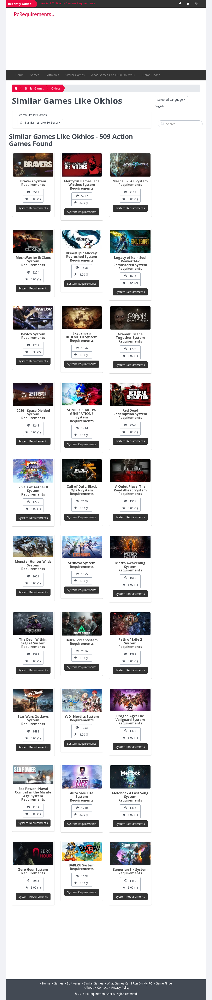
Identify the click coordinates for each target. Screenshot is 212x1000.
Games (34, 75)
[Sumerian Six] (130, 853)
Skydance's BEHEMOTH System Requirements (82, 337)
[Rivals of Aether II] (33, 470)
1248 (34, 425)
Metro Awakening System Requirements (130, 566)
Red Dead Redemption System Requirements (130, 414)
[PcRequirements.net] (34, 15)
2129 (131, 192)
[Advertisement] (130, 39)
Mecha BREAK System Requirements (130, 183)
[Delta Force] (82, 623)
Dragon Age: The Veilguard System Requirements (130, 719)
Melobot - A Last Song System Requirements (130, 797)
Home (19, 75)
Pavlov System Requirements (33, 336)
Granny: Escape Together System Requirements (130, 338)
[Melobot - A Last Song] (130, 776)
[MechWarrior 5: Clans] (33, 241)
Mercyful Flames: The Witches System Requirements (82, 185)
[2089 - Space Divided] (33, 394)
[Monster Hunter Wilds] (33, 546)
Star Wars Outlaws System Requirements (33, 720)
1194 (34, 807)
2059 (83, 501)
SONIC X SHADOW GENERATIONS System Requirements (81, 415)
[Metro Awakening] (130, 547)
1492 (34, 731)
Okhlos (56, 88)
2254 (34, 272)
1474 (83, 428)
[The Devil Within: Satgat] (33, 623)
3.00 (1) (34, 199)
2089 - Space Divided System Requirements (33, 414)
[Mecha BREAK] (130, 164)
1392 (34, 654)
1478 (131, 731)
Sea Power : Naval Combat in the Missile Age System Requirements (33, 794)
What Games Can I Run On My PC (113, 75)
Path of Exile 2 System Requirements (130, 643)
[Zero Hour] (33, 853)
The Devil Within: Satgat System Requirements (33, 643)
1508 (83, 268)
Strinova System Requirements (81, 565)
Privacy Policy (120, 987)
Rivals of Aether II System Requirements (33, 491)
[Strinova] (82, 547)
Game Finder (151, 75)
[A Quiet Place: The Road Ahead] (130, 470)
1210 (83, 808)
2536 (83, 651)
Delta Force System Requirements (82, 642)
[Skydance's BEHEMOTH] (82, 317)
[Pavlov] (33, 317)
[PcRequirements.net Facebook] (180, 3)
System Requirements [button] (33, 208)
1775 (131, 349)
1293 (83, 728)
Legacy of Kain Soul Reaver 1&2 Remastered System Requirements (130, 263)
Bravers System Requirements (61, 3)
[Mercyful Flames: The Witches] (82, 164)
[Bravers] (33, 164)
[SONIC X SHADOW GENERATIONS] (82, 394)
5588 (34, 192)
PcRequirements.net (98, 994)
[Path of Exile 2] (130, 623)
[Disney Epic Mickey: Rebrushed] (82, 239)
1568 (131, 578)
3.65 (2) (131, 283)
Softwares (52, 75)
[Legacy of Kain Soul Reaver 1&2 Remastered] (130, 241)
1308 (83, 876)
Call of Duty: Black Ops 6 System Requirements (82, 490)
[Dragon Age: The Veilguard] (130, 700)
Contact (102, 987)
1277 (34, 502)
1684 (131, 276)
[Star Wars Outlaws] (33, 700)
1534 (131, 501)
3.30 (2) (34, 352)
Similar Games (75, 75)
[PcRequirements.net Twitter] (188, 3)
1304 (131, 808)
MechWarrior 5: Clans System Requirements (33, 261)
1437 (131, 881)
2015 (34, 881)
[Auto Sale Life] (82, 776)
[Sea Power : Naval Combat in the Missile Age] (33, 774)
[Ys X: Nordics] (82, 700)
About (90, 987)
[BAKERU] (82, 851)
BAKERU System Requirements (82, 867)
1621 (34, 576)
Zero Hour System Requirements (33, 871)
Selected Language (170, 100)
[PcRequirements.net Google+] (196, 3)
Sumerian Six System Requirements (130, 871)
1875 (83, 574)
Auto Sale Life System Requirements (82, 797)
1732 (34, 345)
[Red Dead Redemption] (130, 394)
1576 (83, 348)
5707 (83, 196)
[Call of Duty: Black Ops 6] (82, 470)
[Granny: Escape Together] (130, 317)
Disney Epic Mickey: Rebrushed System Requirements (82, 257)
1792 (131, 654)
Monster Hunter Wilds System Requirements (33, 565)
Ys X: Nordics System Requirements (82, 718)
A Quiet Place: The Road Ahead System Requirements (130, 490)
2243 (131, 425)
